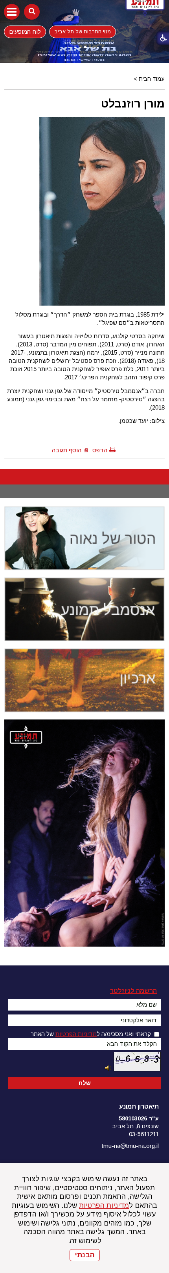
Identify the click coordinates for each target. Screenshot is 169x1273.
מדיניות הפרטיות (104, 1205)
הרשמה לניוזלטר (133, 990)
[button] (12, 12)
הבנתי (85, 1255)
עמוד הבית (152, 79)
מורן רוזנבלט (133, 103)
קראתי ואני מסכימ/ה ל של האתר (91, 1034)
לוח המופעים (25, 31)
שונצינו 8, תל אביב (135, 1126)
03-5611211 (144, 1134)
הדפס (99, 450)
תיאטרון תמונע (139, 1106)
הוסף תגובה (66, 450)
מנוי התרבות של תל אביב (82, 32)
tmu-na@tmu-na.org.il (130, 1145)
